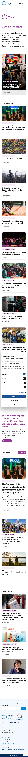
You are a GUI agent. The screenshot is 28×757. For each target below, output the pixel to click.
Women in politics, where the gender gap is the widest (12, 317)
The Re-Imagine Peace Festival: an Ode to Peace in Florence (14, 253)
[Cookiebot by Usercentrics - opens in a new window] (20, 351)
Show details (20, 392)
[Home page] (6, 3)
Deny (14, 404)
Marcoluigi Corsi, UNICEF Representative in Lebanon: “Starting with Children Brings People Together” (12, 616)
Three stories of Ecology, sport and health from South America (13, 222)
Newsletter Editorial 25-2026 (12, 159)
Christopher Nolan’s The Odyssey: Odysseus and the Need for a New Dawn (12, 190)
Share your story (7, 440)
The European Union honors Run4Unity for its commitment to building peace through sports (14, 128)
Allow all (14, 396)
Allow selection (14, 400)
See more (22, 452)
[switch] (24, 378)
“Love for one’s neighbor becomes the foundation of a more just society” (12, 649)
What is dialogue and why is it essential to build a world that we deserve (14, 573)
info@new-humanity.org (7, 737)
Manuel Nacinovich (19, 92)
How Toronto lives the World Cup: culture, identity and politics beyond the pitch (14, 285)
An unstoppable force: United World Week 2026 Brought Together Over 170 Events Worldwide (12, 540)
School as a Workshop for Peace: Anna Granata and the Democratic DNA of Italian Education (14, 680)
